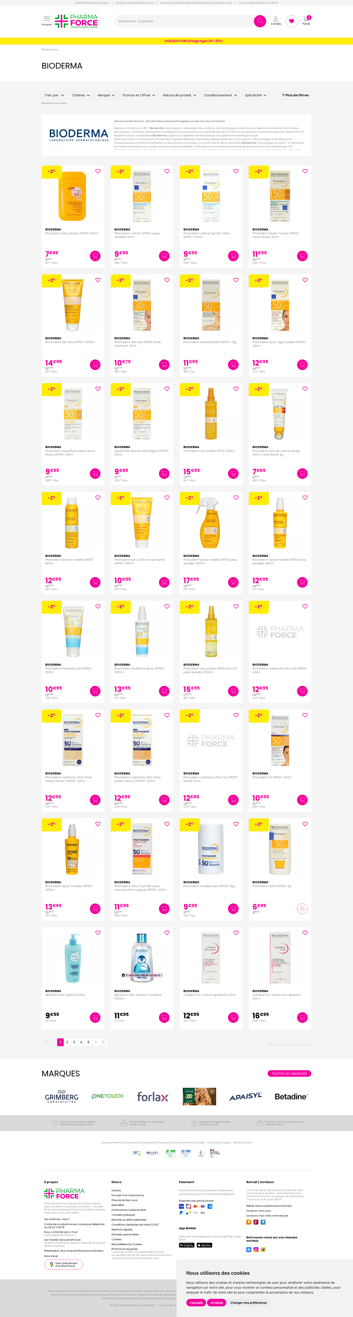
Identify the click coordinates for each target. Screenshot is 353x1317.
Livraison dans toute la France (134, 3)
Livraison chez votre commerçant (267, 1215)
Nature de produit (177, 95)
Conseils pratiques (123, 1214)
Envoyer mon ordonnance (128, 1195)
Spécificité (253, 95)
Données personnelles (125, 1234)
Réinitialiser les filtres (54, 103)
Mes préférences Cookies (127, 1244)
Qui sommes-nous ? (57, 1219)
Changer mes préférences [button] (248, 1302)
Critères (78, 95)
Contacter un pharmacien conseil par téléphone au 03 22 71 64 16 (74, 1226)
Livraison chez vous (258, 1210)
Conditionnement (218, 95)
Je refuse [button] (216, 1302)
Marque (104, 95)
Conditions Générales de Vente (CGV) (135, 1224)
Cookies (117, 1239)
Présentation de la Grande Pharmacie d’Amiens (73, 1250)
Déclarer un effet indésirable (129, 1219)
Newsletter (118, 1205)
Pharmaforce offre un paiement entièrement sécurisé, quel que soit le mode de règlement (207, 1192)
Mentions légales (122, 1229)
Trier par (51, 95)
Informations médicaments (129, 1209)
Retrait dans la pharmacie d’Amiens (269, 1205)
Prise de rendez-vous (124, 1200)
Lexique (116, 1190)
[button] (47, 21)
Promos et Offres (136, 95)
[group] (62, 1096)
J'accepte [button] (196, 1302)
